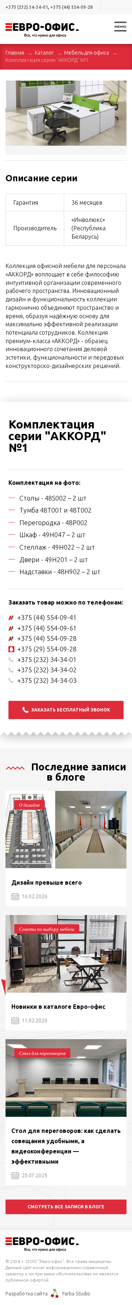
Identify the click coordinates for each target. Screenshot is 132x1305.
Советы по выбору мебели (46, 929)
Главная (15, 53)
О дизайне (29, 805)
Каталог (44, 53)
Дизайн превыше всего (46, 882)
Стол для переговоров (42, 1053)
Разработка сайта (27, 1294)
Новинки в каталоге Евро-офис (58, 1006)
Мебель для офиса (86, 53)
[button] (120, 87)
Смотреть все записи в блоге (65, 1206)
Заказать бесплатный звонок (70, 709)
